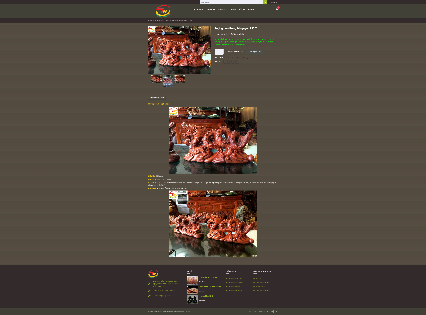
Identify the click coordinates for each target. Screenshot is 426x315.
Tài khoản (274, 2)
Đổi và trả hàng (261, 286)
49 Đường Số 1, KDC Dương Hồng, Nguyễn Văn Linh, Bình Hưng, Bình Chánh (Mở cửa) (166, 283)
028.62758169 (158, 291)
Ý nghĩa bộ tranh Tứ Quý (208, 277)
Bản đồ (242, 9)
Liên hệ (251, 9)
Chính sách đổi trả (234, 286)
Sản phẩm (211, 9)
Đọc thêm (202, 282)
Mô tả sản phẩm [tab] (157, 97)
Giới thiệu (222, 9)
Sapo (192, 311)
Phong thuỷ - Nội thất (163, 20)
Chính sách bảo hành (235, 290)
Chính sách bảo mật (262, 290)
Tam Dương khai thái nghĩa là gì (211, 286)
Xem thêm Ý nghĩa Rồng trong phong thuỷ (172, 188)
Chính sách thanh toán (235, 278)
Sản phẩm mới (249, 58)
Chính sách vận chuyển (235, 282)
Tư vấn (233, 9)
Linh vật (241, 58)
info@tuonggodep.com (161, 296)
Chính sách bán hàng (262, 282)
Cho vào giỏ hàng (235, 52)
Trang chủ (198, 9)
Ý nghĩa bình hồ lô (206, 296)
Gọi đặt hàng (255, 52)
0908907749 (169, 291)
